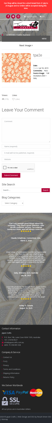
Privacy (6, 365)
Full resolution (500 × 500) (41, 75)
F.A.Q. (5, 361)
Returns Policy (8, 377)
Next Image (25, 45)
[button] (44, 39)
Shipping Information (11, 373)
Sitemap (4, 419)
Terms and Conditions (11, 369)
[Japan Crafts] (26, 26)
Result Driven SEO (44, 417)
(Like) (17, 99)
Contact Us (7, 357)
